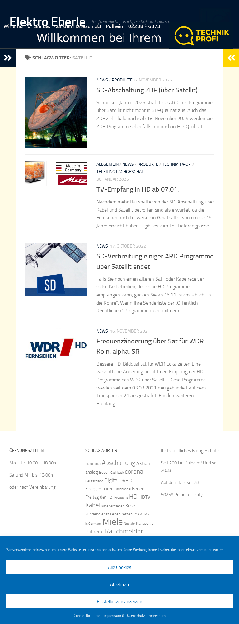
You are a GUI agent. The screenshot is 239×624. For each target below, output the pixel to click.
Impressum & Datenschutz (124, 615)
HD (133, 496)
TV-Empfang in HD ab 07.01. (137, 189)
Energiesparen (99, 488)
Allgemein (107, 164)
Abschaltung (118, 463)
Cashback (117, 473)
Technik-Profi (176, 164)
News (102, 80)
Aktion (143, 463)
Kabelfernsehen (112, 506)
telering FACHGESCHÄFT (121, 172)
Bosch (104, 472)
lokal (138, 514)
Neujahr (129, 524)
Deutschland (94, 481)
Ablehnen (119, 584)
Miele (112, 521)
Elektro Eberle (47, 22)
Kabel (93, 505)
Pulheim (94, 532)
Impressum (157, 615)
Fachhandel (123, 489)
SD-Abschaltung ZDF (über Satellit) (147, 90)
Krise (130, 506)
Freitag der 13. (99, 497)
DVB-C (127, 480)
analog (91, 472)
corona (134, 471)
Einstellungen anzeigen (119, 601)
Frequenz (121, 498)
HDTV (144, 497)
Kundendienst (97, 514)
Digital (111, 480)
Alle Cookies (119, 567)
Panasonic (144, 523)
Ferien (138, 488)
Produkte (122, 80)
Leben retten (121, 514)
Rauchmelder (124, 531)
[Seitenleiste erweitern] (8, 58)
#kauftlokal (93, 464)
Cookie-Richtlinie (87, 615)
